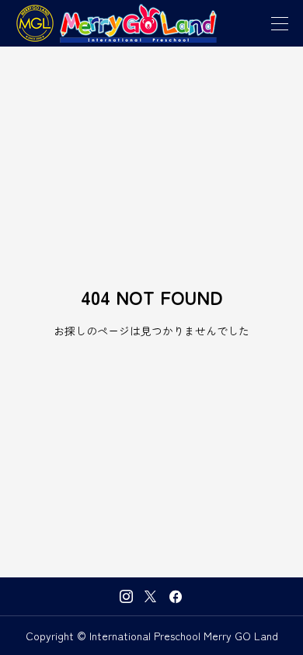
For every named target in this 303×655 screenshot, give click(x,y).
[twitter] (150, 596)
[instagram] (126, 597)
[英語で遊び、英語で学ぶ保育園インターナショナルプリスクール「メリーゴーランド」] (116, 23)
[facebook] (175, 597)
